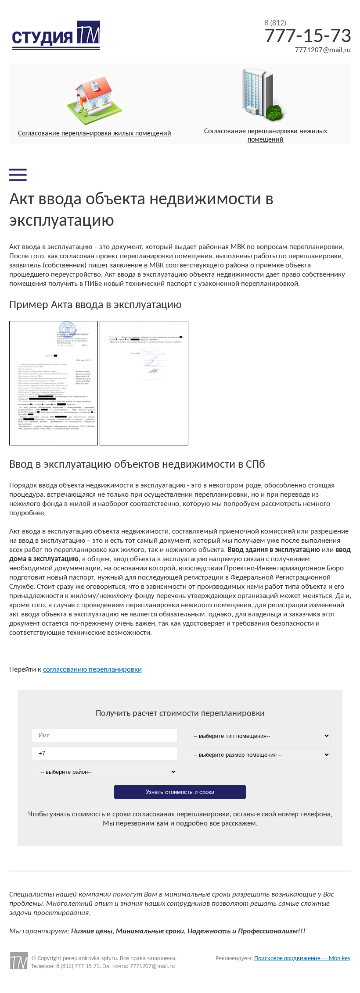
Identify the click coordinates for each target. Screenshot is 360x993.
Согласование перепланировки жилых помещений (94, 133)
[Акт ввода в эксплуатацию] (53, 443)
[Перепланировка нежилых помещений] (266, 98)
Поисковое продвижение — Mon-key (302, 958)
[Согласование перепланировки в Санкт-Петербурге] (62, 47)
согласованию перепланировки (92, 669)
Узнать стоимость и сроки (180, 792)
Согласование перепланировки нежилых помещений (265, 135)
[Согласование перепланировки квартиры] (95, 102)
